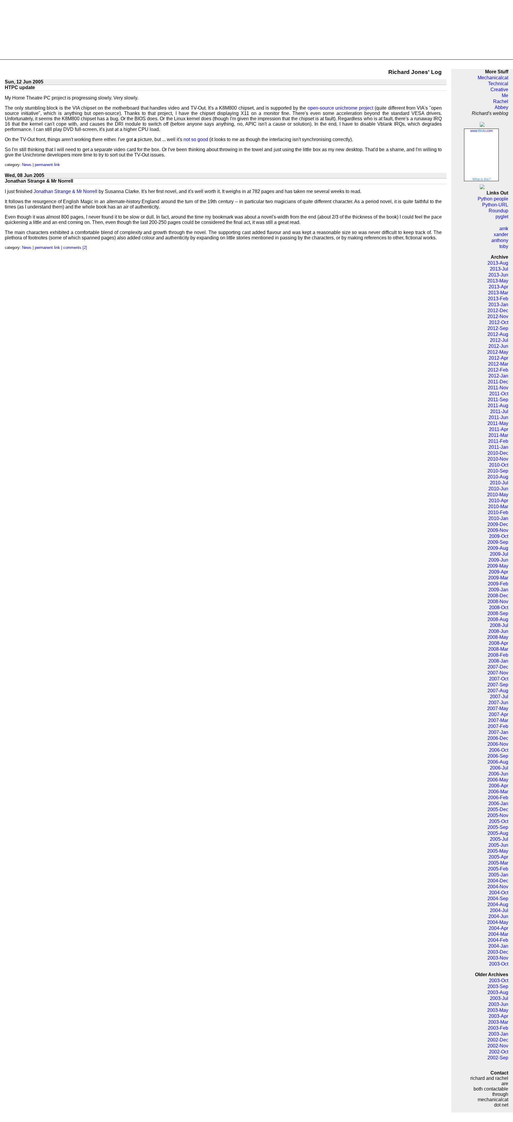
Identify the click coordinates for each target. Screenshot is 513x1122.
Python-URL (495, 204)
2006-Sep (497, 755)
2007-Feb (498, 726)
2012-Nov (497, 316)
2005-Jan (498, 874)
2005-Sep (497, 827)
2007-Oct (498, 678)
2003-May (497, 1010)
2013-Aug (497, 263)
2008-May (497, 637)
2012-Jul (499, 340)
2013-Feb (498, 298)
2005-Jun (498, 845)
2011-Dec (498, 381)
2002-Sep (497, 1057)
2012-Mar (498, 363)
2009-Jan (498, 589)
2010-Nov (497, 459)
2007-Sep (497, 684)
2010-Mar (498, 506)
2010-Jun (498, 488)
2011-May (497, 423)
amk (503, 228)
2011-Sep (498, 399)
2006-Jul (499, 767)
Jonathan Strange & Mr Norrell (65, 191)
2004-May (497, 922)
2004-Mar (498, 934)
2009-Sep (497, 542)
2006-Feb (498, 797)
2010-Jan (498, 518)
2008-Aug (497, 619)
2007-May (497, 708)
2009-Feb (498, 583)
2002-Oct (498, 1051)
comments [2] (75, 247)
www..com (481, 130)
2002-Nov (497, 1045)
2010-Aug (497, 476)
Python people (493, 198)
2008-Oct (498, 607)
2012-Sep (497, 328)
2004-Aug (497, 904)
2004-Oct (498, 892)
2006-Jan (498, 803)
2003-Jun (498, 1004)
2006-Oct (498, 750)
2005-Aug (497, 833)
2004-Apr (498, 928)
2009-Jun (498, 559)
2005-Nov (497, 815)
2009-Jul (499, 554)
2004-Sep (497, 898)
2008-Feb (498, 655)
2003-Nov (497, 957)
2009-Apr (498, 571)
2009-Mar (498, 577)
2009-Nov (497, 530)
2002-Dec (497, 1039)
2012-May (497, 352)
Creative (499, 89)
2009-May (497, 565)
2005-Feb (498, 868)
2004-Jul (499, 910)
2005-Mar (498, 862)
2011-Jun (498, 417)
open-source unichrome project (340, 107)
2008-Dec (497, 595)
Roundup (498, 210)
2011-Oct (498, 393)
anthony (499, 240)
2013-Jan (498, 304)
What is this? (481, 179)
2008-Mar (498, 649)
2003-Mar (498, 1022)
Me (505, 95)
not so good (195, 139)
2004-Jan (498, 946)
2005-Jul (499, 839)
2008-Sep (497, 613)
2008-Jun (498, 631)
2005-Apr (498, 856)
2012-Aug (497, 334)
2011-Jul (499, 411)
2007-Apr (498, 714)
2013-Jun (498, 274)
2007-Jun (498, 702)
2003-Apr (498, 1016)
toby (503, 246)
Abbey (501, 107)
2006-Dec (497, 738)
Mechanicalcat (493, 77)
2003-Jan (498, 1033)
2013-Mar (498, 292)
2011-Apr (498, 429)
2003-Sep (497, 986)
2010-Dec (497, 453)
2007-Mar (498, 720)
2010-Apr (498, 500)
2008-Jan (498, 660)
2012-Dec (497, 310)
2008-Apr (498, 643)
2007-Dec (497, 666)
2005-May (497, 851)
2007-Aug (497, 690)
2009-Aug (497, 548)
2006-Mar (498, 791)
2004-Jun (498, 916)
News (26, 164)
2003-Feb (498, 1028)
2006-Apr (498, 785)
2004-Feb (498, 940)
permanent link (47, 164)
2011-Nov (498, 387)
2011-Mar (498, 435)
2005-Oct (498, 821)
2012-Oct (498, 322)
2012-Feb (498, 369)
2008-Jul (499, 625)
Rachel (500, 101)
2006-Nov (497, 744)
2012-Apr (498, 358)
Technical (498, 83)
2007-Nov (497, 672)
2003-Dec (497, 952)
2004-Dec (497, 880)
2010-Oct (498, 464)
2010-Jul (499, 482)
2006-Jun (498, 773)
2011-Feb (498, 441)
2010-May (497, 494)
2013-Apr (498, 286)
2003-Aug (497, 992)
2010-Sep (497, 470)
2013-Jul (499, 268)
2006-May (497, 779)
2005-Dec (497, 809)
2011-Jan (498, 447)
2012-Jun (498, 346)
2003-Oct (498, 963)
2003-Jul (499, 998)
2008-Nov (497, 601)
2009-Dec (497, 524)
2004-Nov (497, 886)
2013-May (497, 280)
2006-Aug (497, 761)
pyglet (501, 216)
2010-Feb (498, 512)
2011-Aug (498, 405)
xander (501, 234)
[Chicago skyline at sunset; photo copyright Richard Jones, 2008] (256, 30)
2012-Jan (498, 375)
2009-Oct (498, 536)
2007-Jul (499, 696)
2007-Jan (498, 732)
